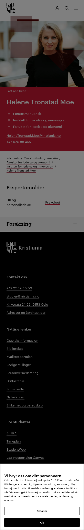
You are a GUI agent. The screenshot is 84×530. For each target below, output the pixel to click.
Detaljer (42, 511)
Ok (42, 522)
